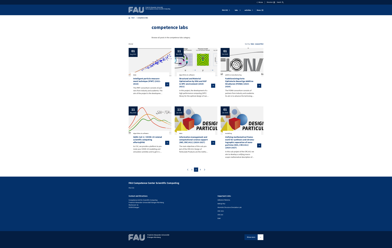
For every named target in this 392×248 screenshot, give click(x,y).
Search (279, 2)
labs (236, 10)
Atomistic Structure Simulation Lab (230, 207)
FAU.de (260, 2)
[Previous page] (188, 170)
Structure (270, 2)
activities (248, 10)
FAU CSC (225, 10)
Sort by (247, 44)
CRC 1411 (221, 211)
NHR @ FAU (221, 204)
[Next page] (204, 170)
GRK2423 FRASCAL (224, 200)
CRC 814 (220, 215)
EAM (219, 218)
